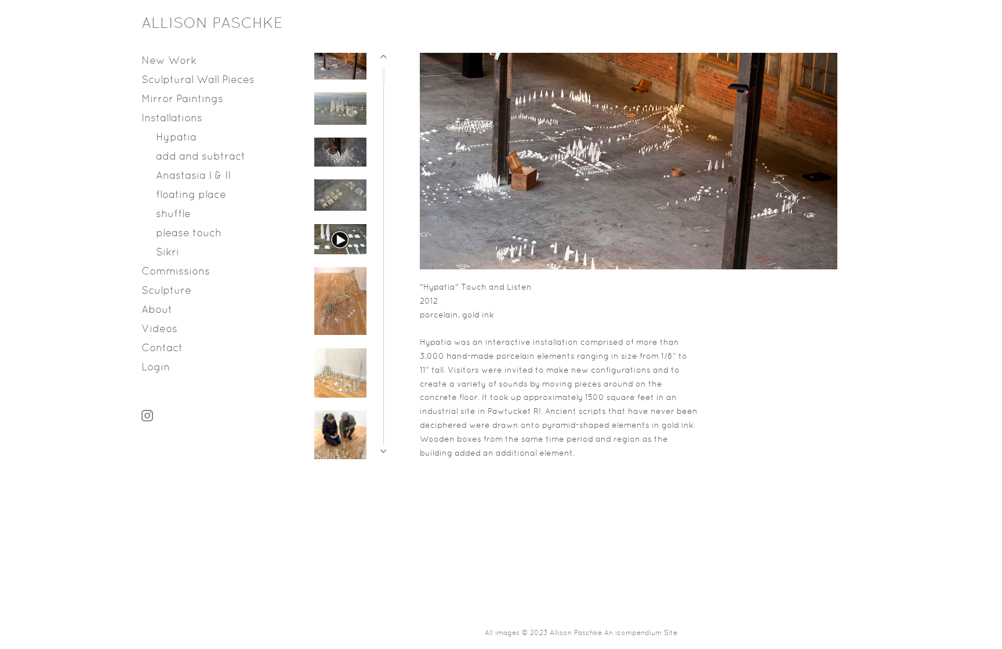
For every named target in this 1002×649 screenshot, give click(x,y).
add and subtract (200, 157)
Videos (159, 329)
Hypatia (176, 138)
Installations (171, 119)
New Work (169, 61)
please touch (189, 234)
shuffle (173, 214)
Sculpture (166, 291)
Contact (162, 349)
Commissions (175, 272)
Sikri (167, 253)
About (156, 310)
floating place (191, 195)
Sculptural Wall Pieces (198, 80)
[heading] (170, 24)
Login (155, 368)
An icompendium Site (640, 633)
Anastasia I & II (193, 176)
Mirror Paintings (182, 99)
